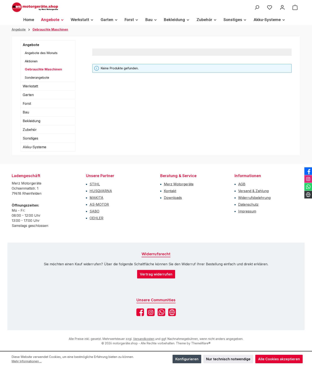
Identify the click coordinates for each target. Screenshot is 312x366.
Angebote (31, 45)
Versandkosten (143, 339)
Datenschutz (248, 204)
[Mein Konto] (282, 7)
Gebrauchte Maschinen (43, 69)
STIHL (95, 184)
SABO (94, 211)
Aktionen (31, 61)
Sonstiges (30, 138)
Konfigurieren (186, 359)
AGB (241, 184)
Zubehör (30, 129)
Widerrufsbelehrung (254, 198)
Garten (28, 95)
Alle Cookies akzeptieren (279, 359)
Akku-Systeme (34, 147)
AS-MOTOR (99, 204)
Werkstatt (30, 86)
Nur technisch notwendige (228, 359)
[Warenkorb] (295, 7)
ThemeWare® (201, 343)
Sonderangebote (37, 77)
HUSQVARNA (101, 191)
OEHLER (96, 218)
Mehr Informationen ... (27, 361)
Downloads (173, 198)
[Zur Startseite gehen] (35, 7)
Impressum (247, 211)
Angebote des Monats (41, 53)
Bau (26, 112)
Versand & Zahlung (253, 191)
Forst (27, 103)
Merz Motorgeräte (179, 184)
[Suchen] (257, 7)
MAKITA (96, 198)
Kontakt (170, 191)
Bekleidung (31, 121)
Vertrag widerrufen (156, 274)
